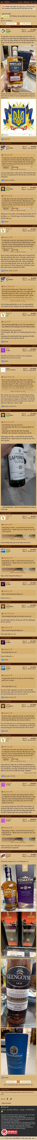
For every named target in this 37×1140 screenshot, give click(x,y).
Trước (9, 23)
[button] (1, 2)
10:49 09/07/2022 (6, 365)
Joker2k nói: (6, 591)
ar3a (3, 20)
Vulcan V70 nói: (7, 286)
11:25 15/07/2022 (6, 851)
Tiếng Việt (6, 1107)
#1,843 (34, 184)
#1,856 (34, 701)
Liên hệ (3, 1109)
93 (18, 23)
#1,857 (34, 735)
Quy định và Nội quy (12, 1109)
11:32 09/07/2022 (6, 513)
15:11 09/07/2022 (6, 638)
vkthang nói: (6, 524)
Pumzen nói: (7, 155)
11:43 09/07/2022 (6, 546)
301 (24, 23)
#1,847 (34, 346)
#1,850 (34, 513)
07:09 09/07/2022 (6, 226)
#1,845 (34, 275)
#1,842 (34, 143)
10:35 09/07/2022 (6, 346)
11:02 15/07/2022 (6, 780)
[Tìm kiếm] (35, 2)
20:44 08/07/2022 (6, 143)
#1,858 (34, 780)
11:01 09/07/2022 (6, 410)
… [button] (15, 23)
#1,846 (34, 310)
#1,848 (34, 365)
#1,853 (34, 602)
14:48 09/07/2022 (6, 602)
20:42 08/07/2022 (6, 26)
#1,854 (34, 638)
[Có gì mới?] (31, 2)
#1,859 (34, 816)
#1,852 (34, 579)
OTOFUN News (30, 1109)
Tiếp (28, 23)
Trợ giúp (22, 1109)
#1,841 (34, 26)
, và (10, 270)
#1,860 (34, 851)
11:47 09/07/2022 (6, 579)
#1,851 (34, 546)
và (9, 180)
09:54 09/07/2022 (6, 275)
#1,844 (34, 226)
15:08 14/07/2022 (6, 735)
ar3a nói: (5, 321)
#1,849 (34, 410)
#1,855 (34, 664)
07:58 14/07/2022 (6, 664)
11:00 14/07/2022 (6, 701)
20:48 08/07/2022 (6, 184)
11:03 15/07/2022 (6, 816)
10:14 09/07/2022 (6, 310)
